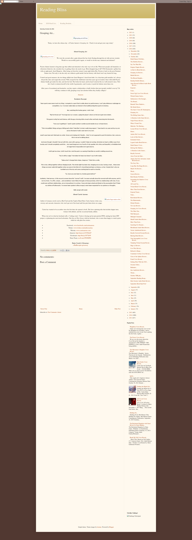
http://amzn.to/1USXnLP (83, 233)
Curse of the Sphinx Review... (139, 256)
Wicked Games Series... (137, 96)
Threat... (132, 273)
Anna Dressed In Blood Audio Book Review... (140, 84)
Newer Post (43, 309)
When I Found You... (136, 123)
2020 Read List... (51, 23)
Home (40, 23)
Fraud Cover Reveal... (136, 259)
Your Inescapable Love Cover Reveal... (138, 239)
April (132, 301)
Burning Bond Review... (137, 236)
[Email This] (61, 250)
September (134, 287)
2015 (130, 312)
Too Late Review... (135, 206)
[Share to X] (65, 250)
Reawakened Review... (136, 198)
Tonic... (132, 195)
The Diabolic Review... (137, 62)
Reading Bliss (53, 9)
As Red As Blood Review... (138, 70)
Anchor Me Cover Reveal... (138, 134)
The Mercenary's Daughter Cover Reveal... (139, 350)
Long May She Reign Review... (139, 166)
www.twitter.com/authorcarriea (83, 228)
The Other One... (135, 211)
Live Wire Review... (136, 248)
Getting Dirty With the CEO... (139, 262)
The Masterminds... (136, 200)
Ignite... (132, 376)
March (133, 303)
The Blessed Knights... (136, 78)
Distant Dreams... (135, 203)
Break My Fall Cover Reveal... (138, 437)
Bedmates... (133, 267)
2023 (130, 32)
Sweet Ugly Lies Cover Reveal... (139, 93)
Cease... (132, 91)
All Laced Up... (134, 184)
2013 (130, 318)
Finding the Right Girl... (144, 386)
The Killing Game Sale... (137, 115)
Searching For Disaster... (137, 225)
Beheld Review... (135, 75)
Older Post (117, 309)
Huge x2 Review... (135, 245)
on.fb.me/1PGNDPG (84, 238)
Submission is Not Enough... (138, 99)
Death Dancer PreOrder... (137, 59)
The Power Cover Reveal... (137, 337)
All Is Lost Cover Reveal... (142, 399)
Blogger (111, 527)
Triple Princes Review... (137, 121)
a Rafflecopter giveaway (80, 245)
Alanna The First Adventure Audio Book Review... (140, 159)
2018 (130, 43)
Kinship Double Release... (137, 81)
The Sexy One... (135, 163)
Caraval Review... (135, 174)
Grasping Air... (134, 112)
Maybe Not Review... (136, 169)
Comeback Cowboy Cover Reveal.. (140, 254)
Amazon (80, 95)
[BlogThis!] (63, 250)
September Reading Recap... (138, 278)
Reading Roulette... (66, 23)
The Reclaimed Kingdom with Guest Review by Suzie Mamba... (140, 424)
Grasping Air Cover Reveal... (138, 208)
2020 (130, 38)
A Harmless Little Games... (138, 150)
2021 (130, 35)
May (132, 298)
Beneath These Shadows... (137, 104)
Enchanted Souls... (135, 140)
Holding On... (134, 413)
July (132, 292)
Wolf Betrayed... (135, 214)
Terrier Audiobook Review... (138, 230)
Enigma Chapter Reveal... (137, 67)
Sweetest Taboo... (135, 265)
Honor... (132, 131)
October (133, 57)
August (133, 290)
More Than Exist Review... (138, 189)
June (132, 295)
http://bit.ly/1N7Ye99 (84, 235)
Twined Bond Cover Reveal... (138, 187)
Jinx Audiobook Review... (137, 270)
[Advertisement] (139, 479)
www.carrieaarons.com (83, 230)
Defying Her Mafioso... (137, 148)
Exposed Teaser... (135, 192)
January (133, 309)
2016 (130, 49)
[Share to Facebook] (67, 250)
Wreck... (132, 171)
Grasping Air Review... (137, 72)
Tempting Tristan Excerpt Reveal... (140, 243)
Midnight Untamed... (136, 217)
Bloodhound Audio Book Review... (140, 227)
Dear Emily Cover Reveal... (142, 363)
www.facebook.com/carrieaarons (84, 225)
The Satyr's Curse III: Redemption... (140, 110)
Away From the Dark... (137, 156)
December (134, 51)
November (134, 54)
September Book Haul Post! (138, 284)
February (133, 306)
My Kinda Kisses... (135, 107)
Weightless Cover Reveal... (137, 327)
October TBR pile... (136, 275)
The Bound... (134, 101)
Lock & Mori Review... (137, 137)
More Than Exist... (135, 222)
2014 (130, 315)
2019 (130, 41)
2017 (130, 46)
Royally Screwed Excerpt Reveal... (140, 233)
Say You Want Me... (136, 64)
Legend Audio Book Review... (139, 142)
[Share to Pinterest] (69, 250)
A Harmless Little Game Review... (140, 118)
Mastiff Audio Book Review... (138, 219)
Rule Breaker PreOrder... (137, 177)
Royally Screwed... (135, 153)
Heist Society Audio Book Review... (140, 281)
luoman (99, 527)
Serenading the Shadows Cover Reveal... (139, 180)
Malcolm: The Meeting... (137, 126)
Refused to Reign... (135, 251)
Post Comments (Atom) (54, 312)
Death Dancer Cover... (136, 145)
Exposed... (133, 88)
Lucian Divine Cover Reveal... (139, 129)
